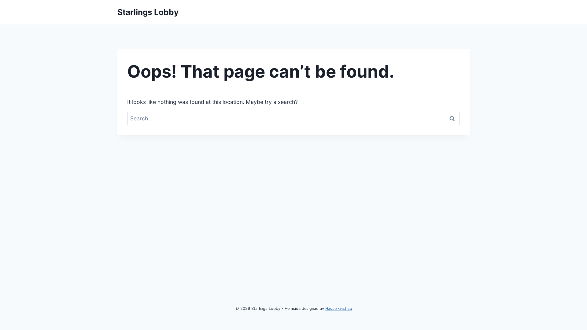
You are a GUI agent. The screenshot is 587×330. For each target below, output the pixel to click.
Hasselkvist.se (338, 308)
